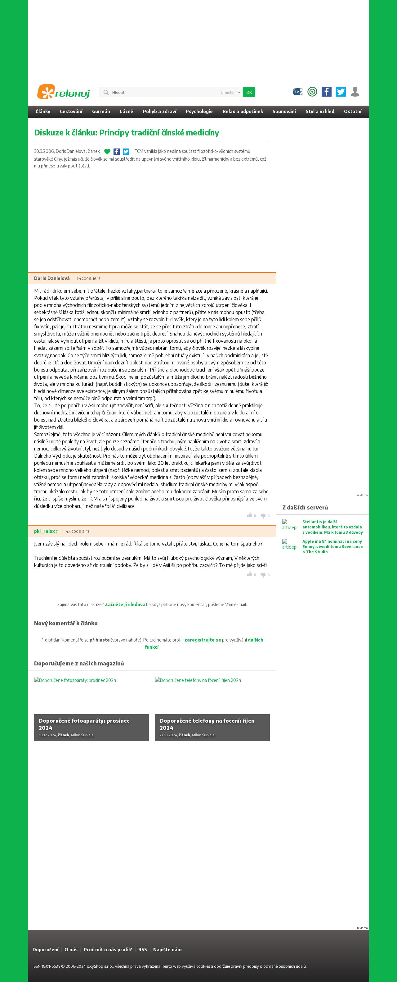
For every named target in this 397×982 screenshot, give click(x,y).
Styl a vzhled (320, 111)
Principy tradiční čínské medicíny (159, 132)
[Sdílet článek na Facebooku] (117, 151)
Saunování (284, 111)
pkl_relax (47, 531)
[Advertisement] (198, 39)
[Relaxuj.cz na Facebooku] (327, 92)
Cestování (71, 111)
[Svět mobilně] (312, 92)
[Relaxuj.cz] (63, 91)
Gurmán (101, 111)
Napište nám (167, 949)
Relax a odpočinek (243, 111)
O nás (71, 949)
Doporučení (45, 949)
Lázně (126, 111)
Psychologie (199, 111)
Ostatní (352, 111)
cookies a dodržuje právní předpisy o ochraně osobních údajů (251, 966)
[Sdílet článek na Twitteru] (126, 151)
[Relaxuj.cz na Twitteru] (341, 92)
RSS (142, 949)
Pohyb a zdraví (159, 111)
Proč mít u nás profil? (108, 949)
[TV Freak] (298, 92)
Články (43, 111)
